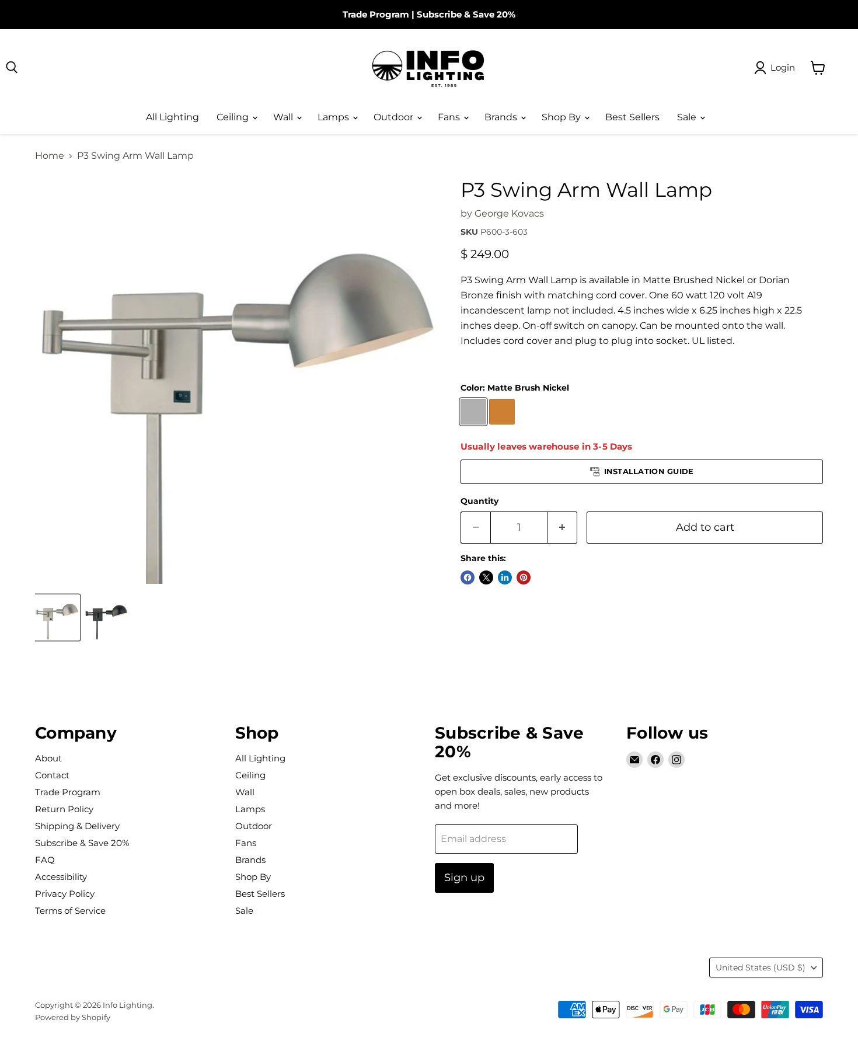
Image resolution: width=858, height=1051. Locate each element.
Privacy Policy (65, 893)
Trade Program (376, 14)
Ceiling (234, 117)
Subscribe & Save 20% (466, 14)
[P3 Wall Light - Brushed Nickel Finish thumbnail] (57, 617)
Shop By (562, 117)
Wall (284, 117)
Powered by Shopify (72, 1017)
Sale (688, 117)
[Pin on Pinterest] (524, 577)
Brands (501, 117)
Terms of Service (70, 910)
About (48, 758)
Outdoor (395, 117)
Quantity (479, 501)
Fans (450, 117)
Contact (52, 775)
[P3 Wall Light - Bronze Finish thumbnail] (106, 617)
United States (760, 967)
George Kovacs (509, 213)
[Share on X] (486, 577)
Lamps (334, 117)
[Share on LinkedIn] (505, 577)
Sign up (464, 877)
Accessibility (61, 876)
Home (49, 156)
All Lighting (172, 117)
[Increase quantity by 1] (562, 527)
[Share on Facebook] (468, 577)
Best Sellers (632, 117)
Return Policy (64, 809)
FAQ (45, 859)
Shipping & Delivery (77, 825)
